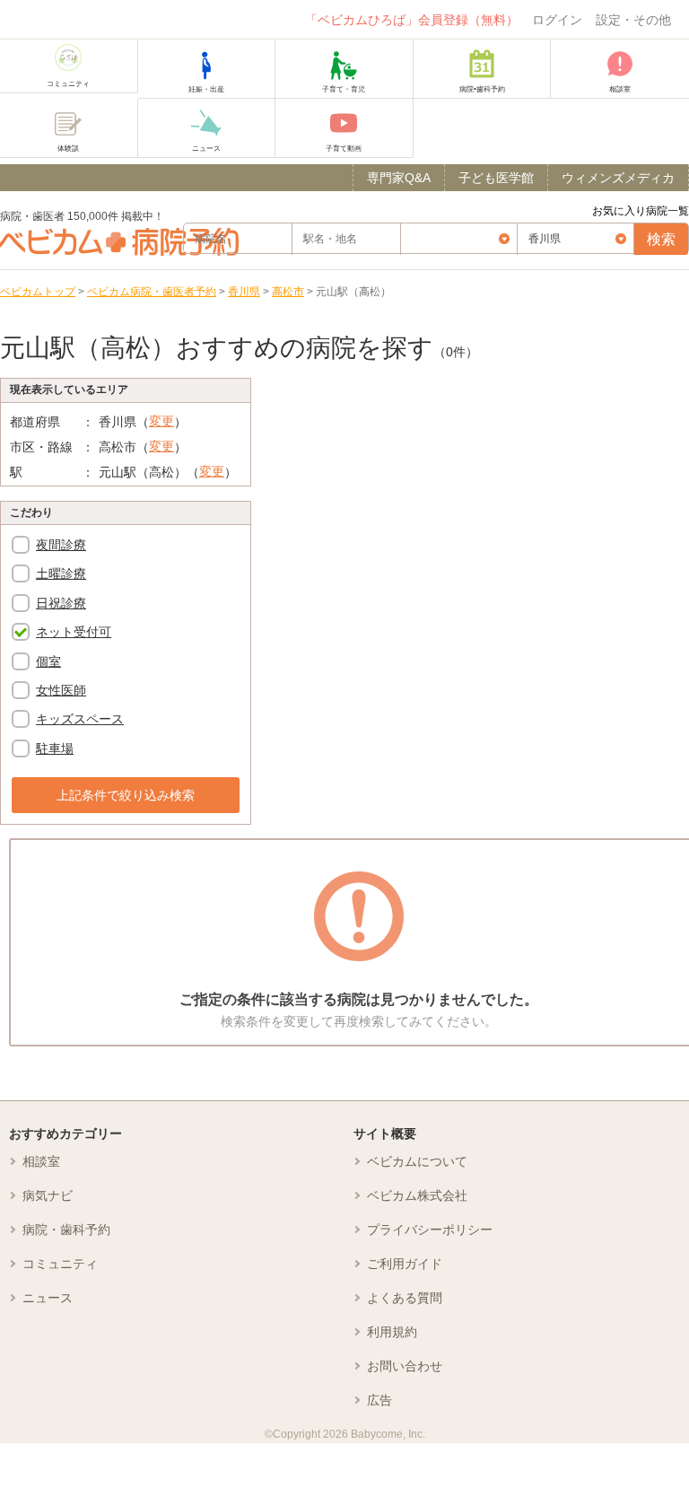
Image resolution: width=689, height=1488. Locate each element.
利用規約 (392, 1332)
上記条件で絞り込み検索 (126, 795)
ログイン (557, 20)
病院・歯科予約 (66, 1229)
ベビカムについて (417, 1161)
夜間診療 (61, 545)
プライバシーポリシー (430, 1229)
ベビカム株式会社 (417, 1195)
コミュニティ (60, 1263)
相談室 (41, 1161)
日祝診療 (61, 603)
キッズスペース (80, 719)
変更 (161, 421)
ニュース (47, 1298)
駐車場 (55, 748)
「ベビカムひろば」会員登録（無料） (412, 20)
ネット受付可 (73, 632)
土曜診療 (61, 573)
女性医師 (61, 690)
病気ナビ (47, 1195)
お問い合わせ (404, 1366)
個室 (48, 661)
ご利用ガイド (404, 1263)
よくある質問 (404, 1298)
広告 (379, 1400)
